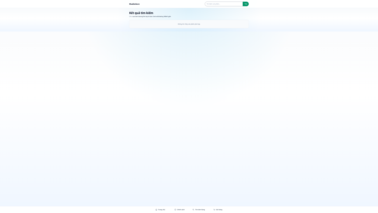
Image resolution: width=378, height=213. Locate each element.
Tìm (245, 4)
